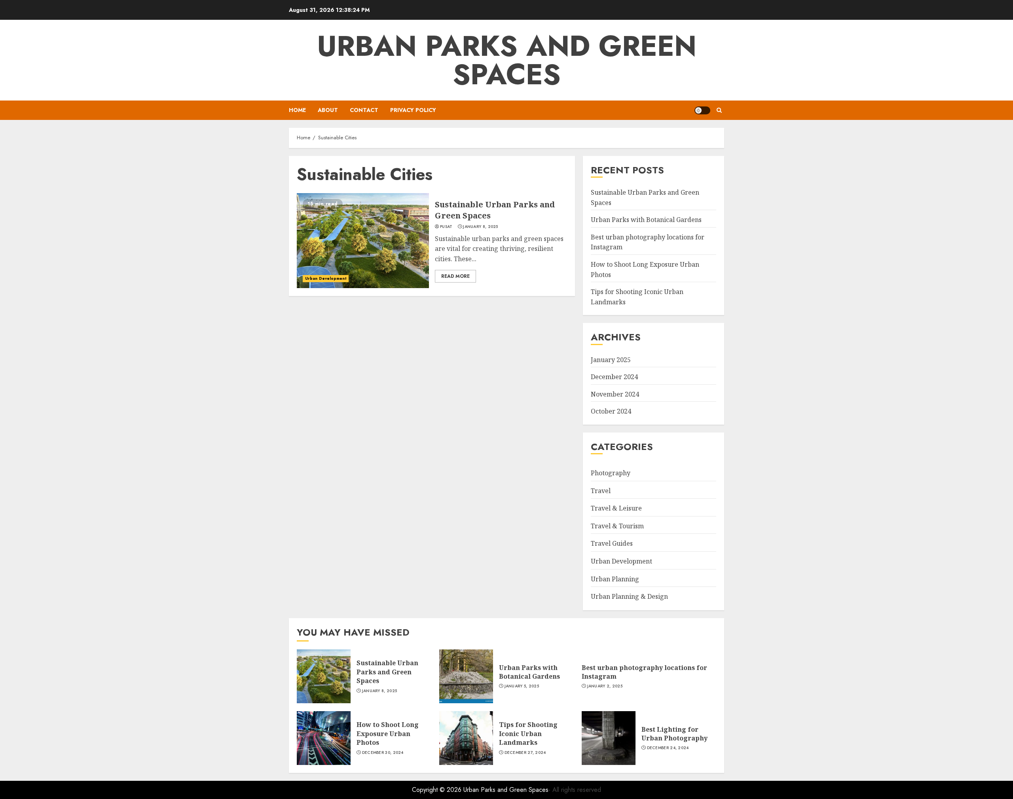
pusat (446, 227)
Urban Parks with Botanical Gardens (646, 219)
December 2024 (614, 376)
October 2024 (611, 411)
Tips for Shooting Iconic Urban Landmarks (528, 733)
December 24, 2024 (668, 748)
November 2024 (615, 394)
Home (297, 110)
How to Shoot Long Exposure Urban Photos (388, 733)
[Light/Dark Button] (702, 110)
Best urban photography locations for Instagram (644, 672)
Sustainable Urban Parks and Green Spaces (387, 672)
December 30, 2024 (383, 752)
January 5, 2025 (522, 686)
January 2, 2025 (605, 686)
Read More (455, 276)
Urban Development (325, 278)
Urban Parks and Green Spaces (506, 60)
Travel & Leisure (616, 508)
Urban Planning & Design (629, 596)
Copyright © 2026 (437, 789)
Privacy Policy (413, 110)
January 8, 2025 (480, 227)
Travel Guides (612, 543)
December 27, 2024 (525, 752)
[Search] (719, 110)
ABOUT (328, 110)
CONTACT (364, 110)
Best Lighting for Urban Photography (674, 733)
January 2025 (611, 359)
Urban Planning (615, 579)
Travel (601, 490)
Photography (610, 473)
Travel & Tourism (617, 526)
